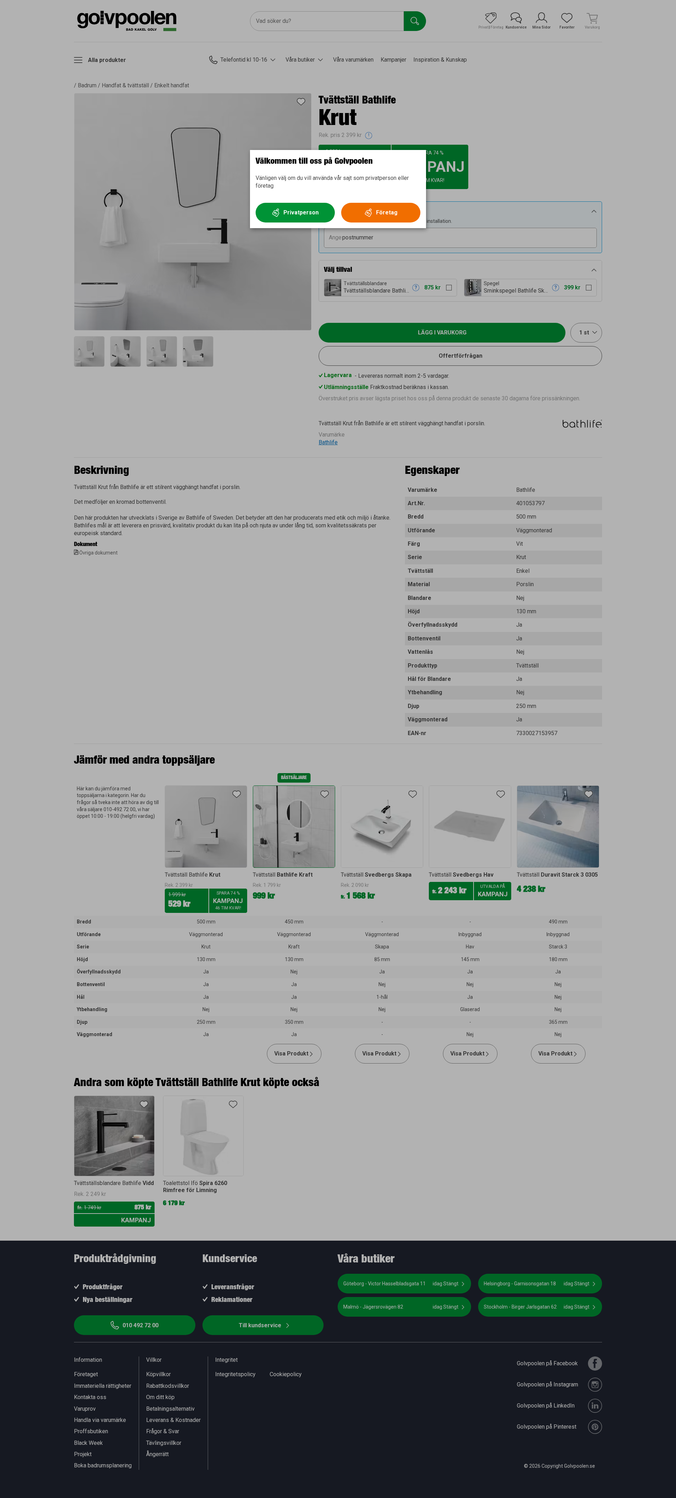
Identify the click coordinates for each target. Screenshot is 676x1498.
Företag (387, 212)
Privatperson (301, 212)
